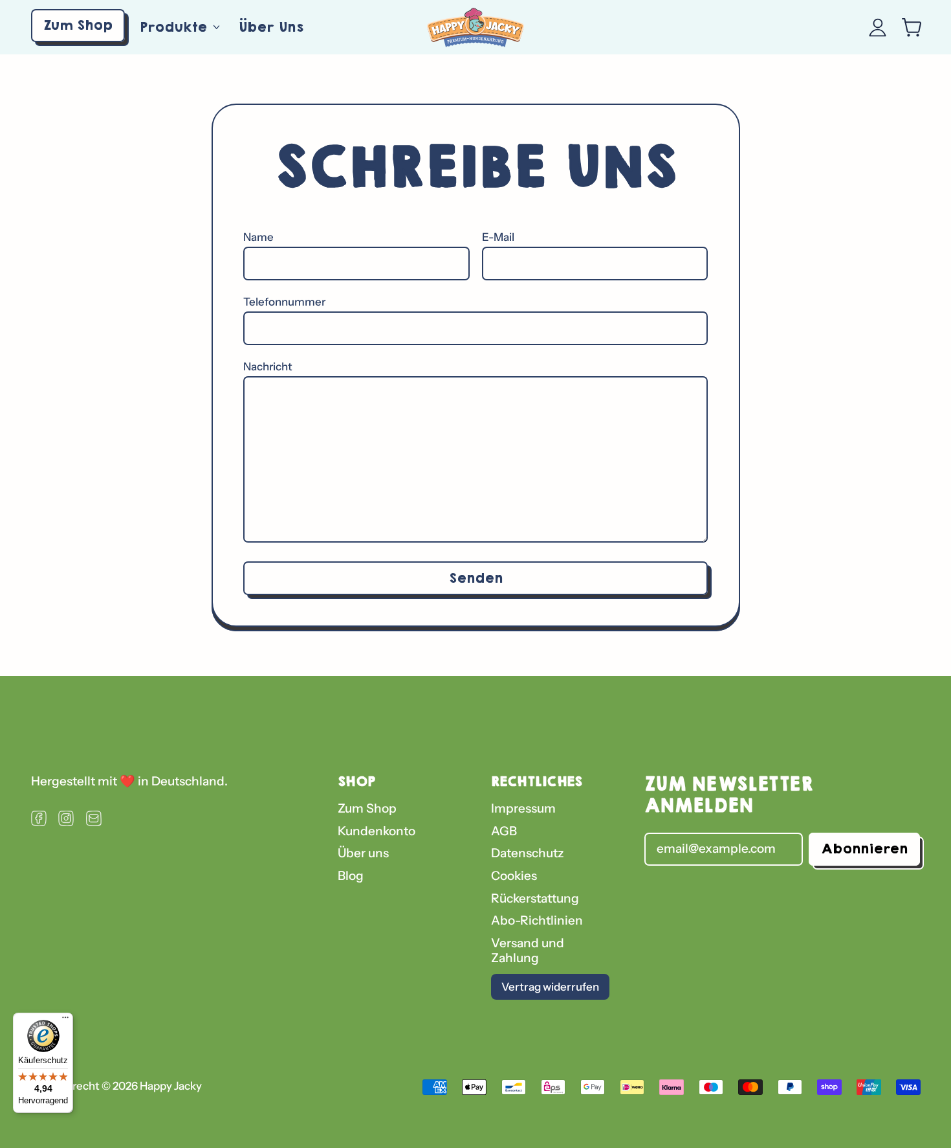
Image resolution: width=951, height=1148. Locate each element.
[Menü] (65, 1020)
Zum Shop (367, 808)
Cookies (514, 875)
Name (258, 237)
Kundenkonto (376, 831)
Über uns (363, 853)
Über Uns (270, 27)
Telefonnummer (284, 301)
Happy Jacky (171, 1085)
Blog (351, 875)
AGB (504, 831)
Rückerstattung (535, 898)
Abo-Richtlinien (537, 920)
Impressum (523, 808)
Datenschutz (527, 853)
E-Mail (498, 237)
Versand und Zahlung (527, 950)
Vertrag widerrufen (550, 986)
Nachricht (267, 366)
